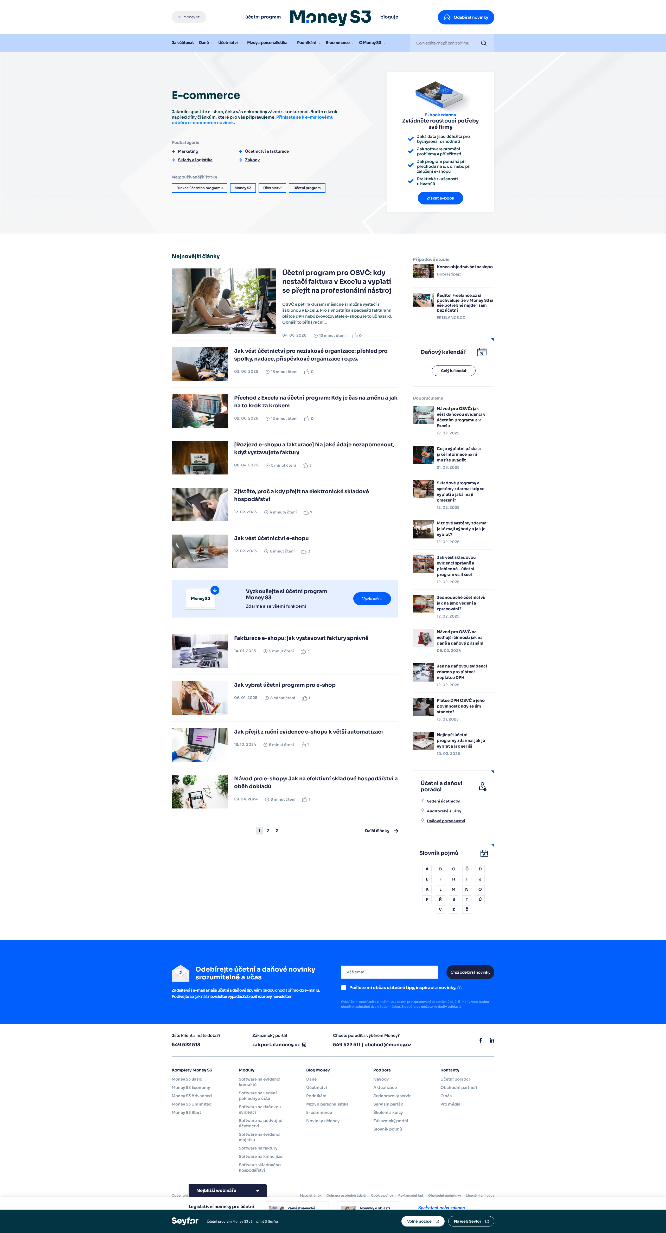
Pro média (450, 1104)
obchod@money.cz (387, 1045)
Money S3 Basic (187, 1079)
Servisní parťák (388, 1104)
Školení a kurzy (388, 1112)
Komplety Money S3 (192, 1070)
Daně (204, 42)
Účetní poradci (455, 1079)
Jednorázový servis (392, 1095)
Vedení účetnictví (443, 801)
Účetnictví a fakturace (267, 151)
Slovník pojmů (387, 1129)
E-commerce (338, 42)
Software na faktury (258, 1148)
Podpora (382, 1070)
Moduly (246, 1070)
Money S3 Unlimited (192, 1104)
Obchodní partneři (458, 1087)
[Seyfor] (185, 1221)
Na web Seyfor (467, 1221)
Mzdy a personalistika (267, 42)
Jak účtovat (183, 42)
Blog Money (318, 1070)
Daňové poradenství (446, 821)
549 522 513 (186, 1045)
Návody (381, 1079)
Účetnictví (228, 42)
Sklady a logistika (195, 159)
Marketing (188, 151)
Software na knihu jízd (261, 1156)
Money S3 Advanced (192, 1095)
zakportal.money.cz (276, 1045)
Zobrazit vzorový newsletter (266, 996)
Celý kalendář (453, 370)
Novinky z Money (323, 1120)
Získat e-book (440, 198)
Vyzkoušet (372, 598)
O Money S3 (370, 42)
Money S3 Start (186, 1112)
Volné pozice (419, 1221)
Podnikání (306, 42)
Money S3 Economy (191, 1087)
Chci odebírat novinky (470, 972)
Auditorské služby (444, 811)
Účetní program (307, 188)
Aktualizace (385, 1087)
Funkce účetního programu (199, 188)
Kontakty (449, 1070)
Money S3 (243, 188)
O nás (446, 1095)
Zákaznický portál (390, 1120)
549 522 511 (347, 1045)
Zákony (252, 159)
